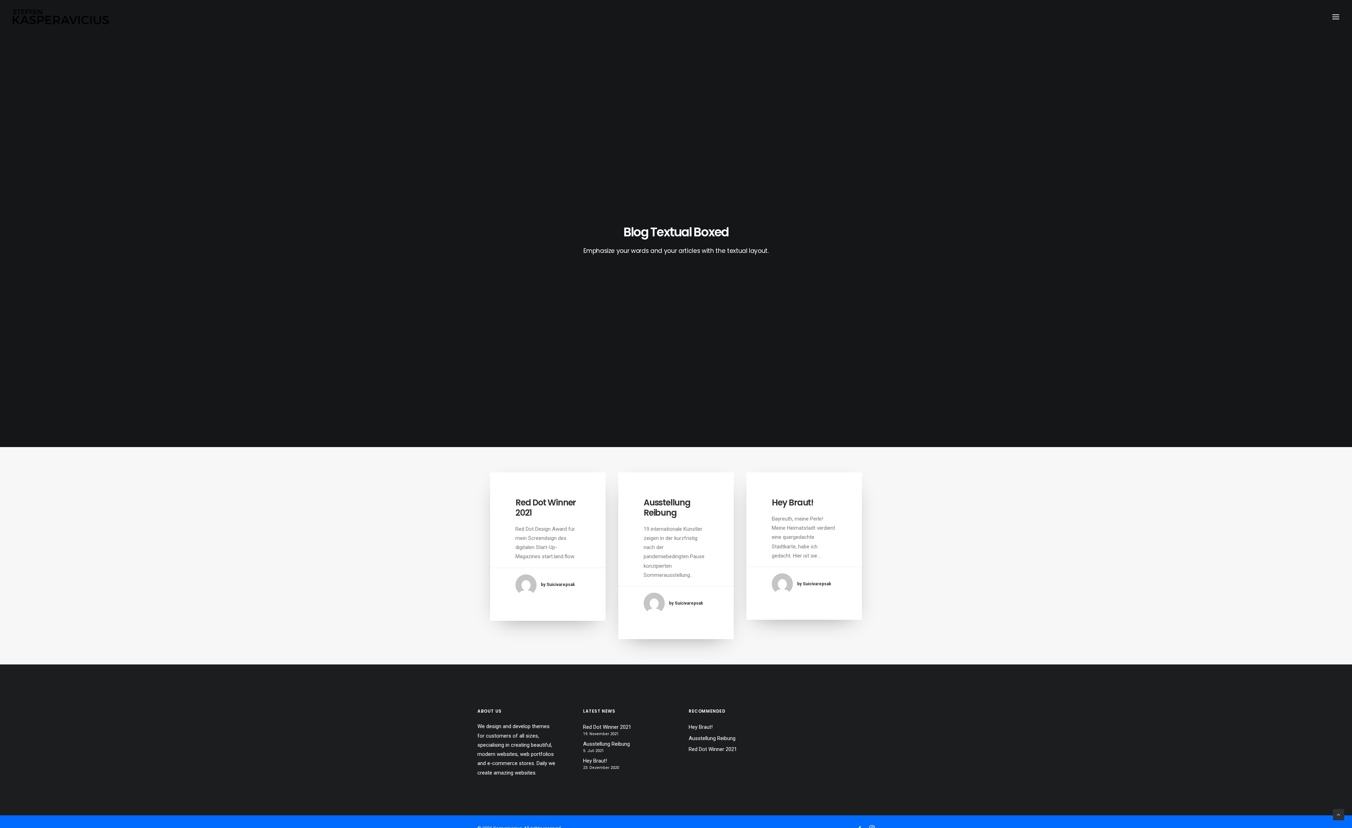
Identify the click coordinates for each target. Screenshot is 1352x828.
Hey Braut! (792, 502)
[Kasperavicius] (61, 16)
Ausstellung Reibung (667, 507)
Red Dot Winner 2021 (545, 507)
